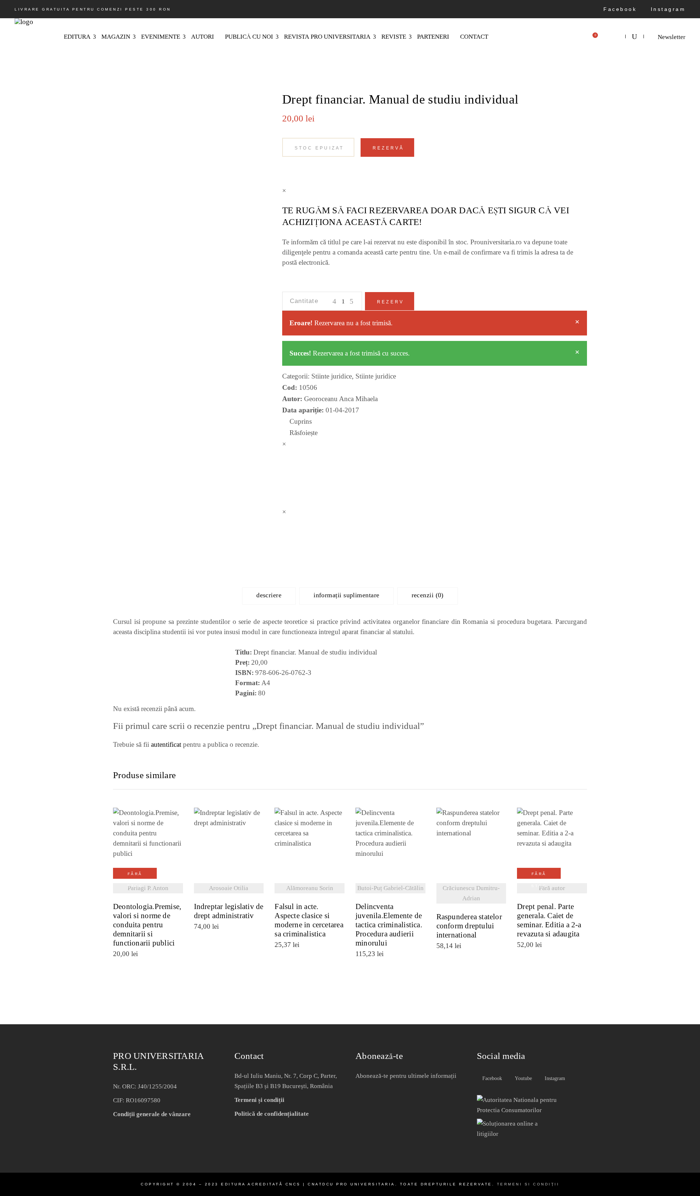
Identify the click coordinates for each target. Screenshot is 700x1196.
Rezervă (388, 148)
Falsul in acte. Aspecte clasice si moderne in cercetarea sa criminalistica (309, 920)
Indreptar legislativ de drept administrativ (229, 911)
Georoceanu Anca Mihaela (341, 399)
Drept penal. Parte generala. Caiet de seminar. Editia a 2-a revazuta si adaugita (549, 920)
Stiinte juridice (331, 376)
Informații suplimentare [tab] (346, 595)
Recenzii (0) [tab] (428, 595)
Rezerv (390, 301)
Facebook (619, 9)
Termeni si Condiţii (528, 1184)
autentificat (166, 744)
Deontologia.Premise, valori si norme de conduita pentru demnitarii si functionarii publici (147, 925)
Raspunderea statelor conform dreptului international (469, 926)
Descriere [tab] (268, 595)
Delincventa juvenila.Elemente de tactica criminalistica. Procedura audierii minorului (388, 925)
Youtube (522, 1078)
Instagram (666, 9)
